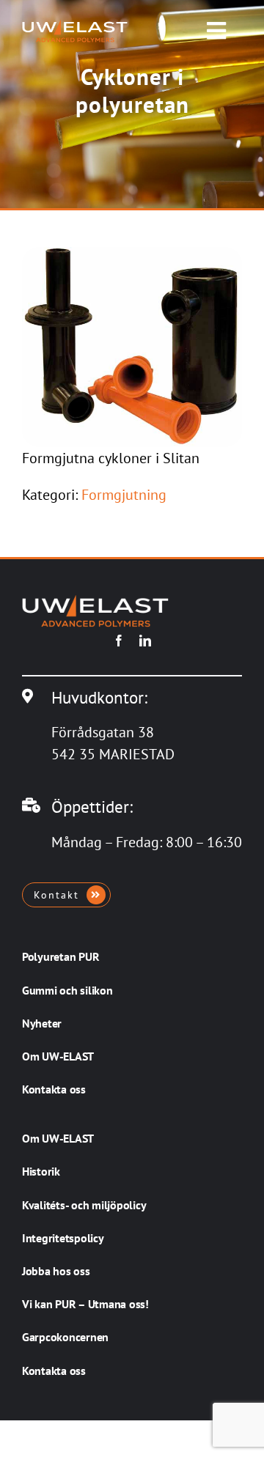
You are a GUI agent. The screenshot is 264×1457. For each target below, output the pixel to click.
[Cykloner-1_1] (132, 254)
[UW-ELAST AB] (75, 26)
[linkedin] (145, 640)
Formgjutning (123, 494)
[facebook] (119, 640)
